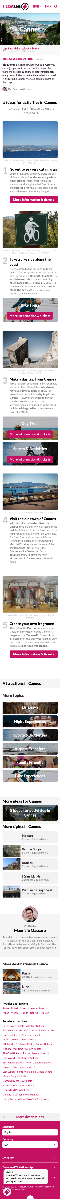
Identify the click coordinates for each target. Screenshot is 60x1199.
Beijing (34, 1012)
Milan (6, 1012)
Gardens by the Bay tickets (17, 1080)
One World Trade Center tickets (20, 1057)
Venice (33, 1008)
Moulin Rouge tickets (14, 1076)
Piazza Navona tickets (35, 1053)
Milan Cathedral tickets (39, 1062)
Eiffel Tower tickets (13, 1025)
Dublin (24, 1012)
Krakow (44, 1012)
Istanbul (43, 1008)
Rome (6, 1008)
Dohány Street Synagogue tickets (21, 1094)
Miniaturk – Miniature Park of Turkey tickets (27, 1044)
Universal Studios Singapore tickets (22, 1034)
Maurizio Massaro (30, 930)
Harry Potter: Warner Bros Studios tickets (26, 1099)
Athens (24, 1008)
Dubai (14, 1008)
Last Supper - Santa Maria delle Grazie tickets (27, 1071)
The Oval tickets (12, 1053)
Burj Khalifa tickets (13, 1062)
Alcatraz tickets (35, 1025)
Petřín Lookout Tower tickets (19, 1039)
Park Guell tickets (12, 1030)
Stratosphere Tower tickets (17, 1085)
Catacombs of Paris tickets (39, 1030)
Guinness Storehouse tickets (18, 1066)
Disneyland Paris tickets (16, 1089)
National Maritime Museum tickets (22, 1048)
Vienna (15, 1012)
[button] (30, 199)
